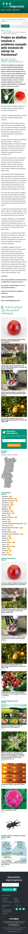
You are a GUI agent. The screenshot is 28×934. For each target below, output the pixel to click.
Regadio (4, 548)
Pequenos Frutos (6, 542)
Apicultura (4, 507)
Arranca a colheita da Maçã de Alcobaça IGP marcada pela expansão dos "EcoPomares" (13, 341)
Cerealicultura (5, 511)
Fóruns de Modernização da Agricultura (12, 523)
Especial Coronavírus (7, 517)
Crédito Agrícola (6, 513)
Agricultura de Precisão (8, 500)
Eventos (4, 519)
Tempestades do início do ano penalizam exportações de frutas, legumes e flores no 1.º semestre (14, 694)
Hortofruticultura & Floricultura (10, 527)
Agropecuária (5, 505)
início (4, 30)
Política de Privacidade (7, 902)
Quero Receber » (14, 445)
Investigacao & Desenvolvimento (15, 61)
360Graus (18, 931)
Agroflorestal (5, 502)
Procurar (6, 26)
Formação (4, 521)
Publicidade (16, 900)
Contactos (8, 10)
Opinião (4, 540)
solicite (21, 285)
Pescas (4, 544)
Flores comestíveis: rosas (8, 810)
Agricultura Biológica (7, 498)
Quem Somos (16, 10)
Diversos (4, 515)
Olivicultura (5, 538)
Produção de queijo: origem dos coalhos (13, 784)
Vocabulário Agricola (7, 909)
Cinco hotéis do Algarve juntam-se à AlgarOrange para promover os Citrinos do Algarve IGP (14, 420)
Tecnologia (5, 550)
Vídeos (4, 552)
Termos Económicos (21, 19)
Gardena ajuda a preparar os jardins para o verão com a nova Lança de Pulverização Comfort (13, 393)
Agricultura (8, 30)
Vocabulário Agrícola (10, 19)
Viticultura (4, 554)
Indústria (4, 530)
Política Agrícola (6, 546)
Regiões (3, 19)
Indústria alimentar (7, 532)
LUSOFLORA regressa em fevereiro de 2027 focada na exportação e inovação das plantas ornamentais (14, 367)
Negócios (4, 536)
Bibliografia (4, 21)
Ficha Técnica (17, 902)
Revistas (3, 10)
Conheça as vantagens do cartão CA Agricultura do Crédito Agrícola (11, 726)
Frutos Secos (5, 525)
